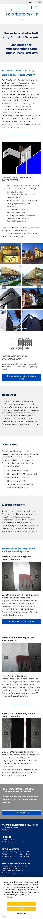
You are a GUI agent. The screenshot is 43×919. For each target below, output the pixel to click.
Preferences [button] (8, 897)
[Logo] (21, 11)
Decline (21, 909)
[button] (22, 21)
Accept (21, 904)
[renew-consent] (2, 916)
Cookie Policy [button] (23, 892)
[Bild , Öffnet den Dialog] (21, 576)
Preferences (21, 914)
